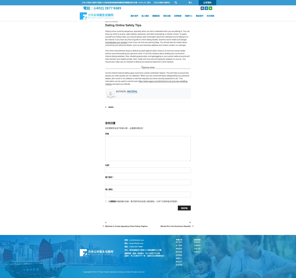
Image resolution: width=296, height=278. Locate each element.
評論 (107, 133)
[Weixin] (210, 8)
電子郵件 (109, 177)
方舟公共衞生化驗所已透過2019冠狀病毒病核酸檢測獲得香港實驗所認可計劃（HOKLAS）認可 (106, 2)
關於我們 (134, 16)
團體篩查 (156, 16)
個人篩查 (145, 16)
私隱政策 (197, 242)
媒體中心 (188, 16)
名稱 (107, 165)
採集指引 (197, 252)
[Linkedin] (206, 8)
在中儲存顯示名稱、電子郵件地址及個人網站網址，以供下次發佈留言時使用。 (143, 201)
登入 (190, 3)
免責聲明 (197, 245)
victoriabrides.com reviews (116, 42)
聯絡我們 (199, 16)
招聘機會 (178, 16)
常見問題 (210, 16)
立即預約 (207, 2)
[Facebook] (202, 8)
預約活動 (167, 16)
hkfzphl (115, 22)
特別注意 (197, 249)
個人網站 (109, 189)
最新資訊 (111, 107)
